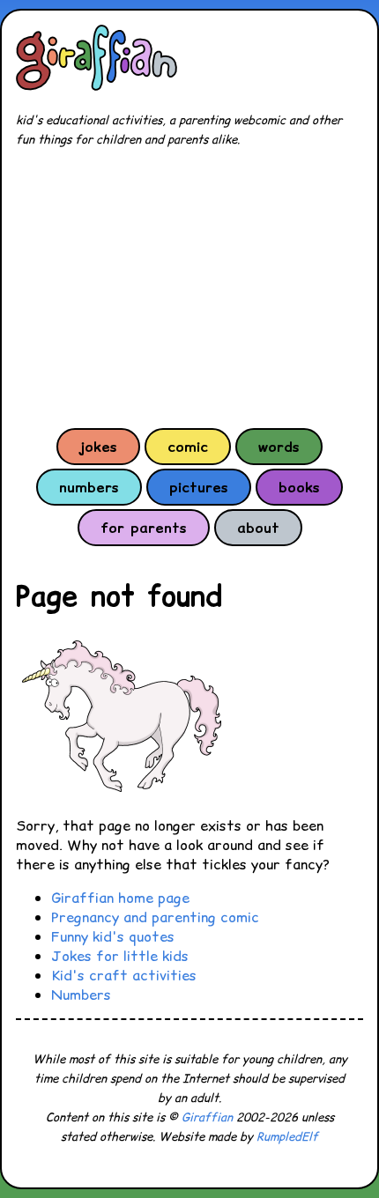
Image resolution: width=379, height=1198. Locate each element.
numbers (89, 487)
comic (187, 446)
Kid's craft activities (124, 975)
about (258, 527)
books (299, 487)
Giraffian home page (120, 897)
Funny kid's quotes (113, 936)
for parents (143, 527)
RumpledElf (287, 1136)
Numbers (81, 994)
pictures (198, 487)
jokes (98, 446)
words (279, 446)
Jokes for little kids (120, 955)
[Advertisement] (189, 287)
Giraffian (207, 1117)
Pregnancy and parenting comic (155, 917)
